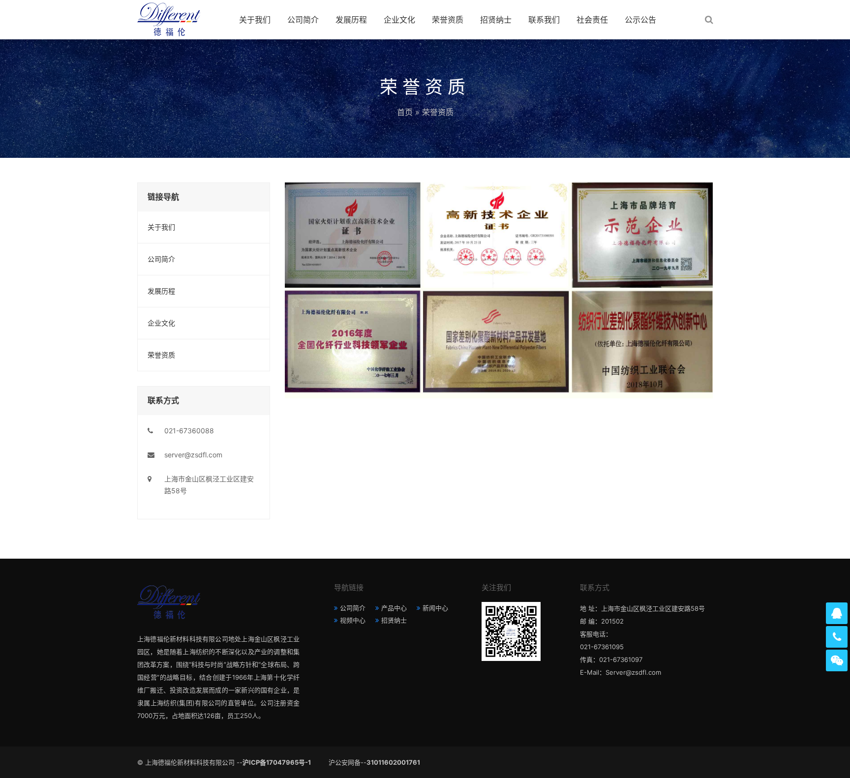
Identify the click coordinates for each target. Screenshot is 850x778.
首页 (405, 112)
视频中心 (352, 620)
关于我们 (255, 20)
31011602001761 (393, 762)
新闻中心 (435, 608)
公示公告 (640, 20)
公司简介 (303, 20)
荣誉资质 (447, 20)
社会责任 (592, 20)
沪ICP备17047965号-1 (277, 762)
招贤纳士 (496, 20)
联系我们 (544, 20)
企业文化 (399, 20)
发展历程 (351, 20)
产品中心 (394, 608)
